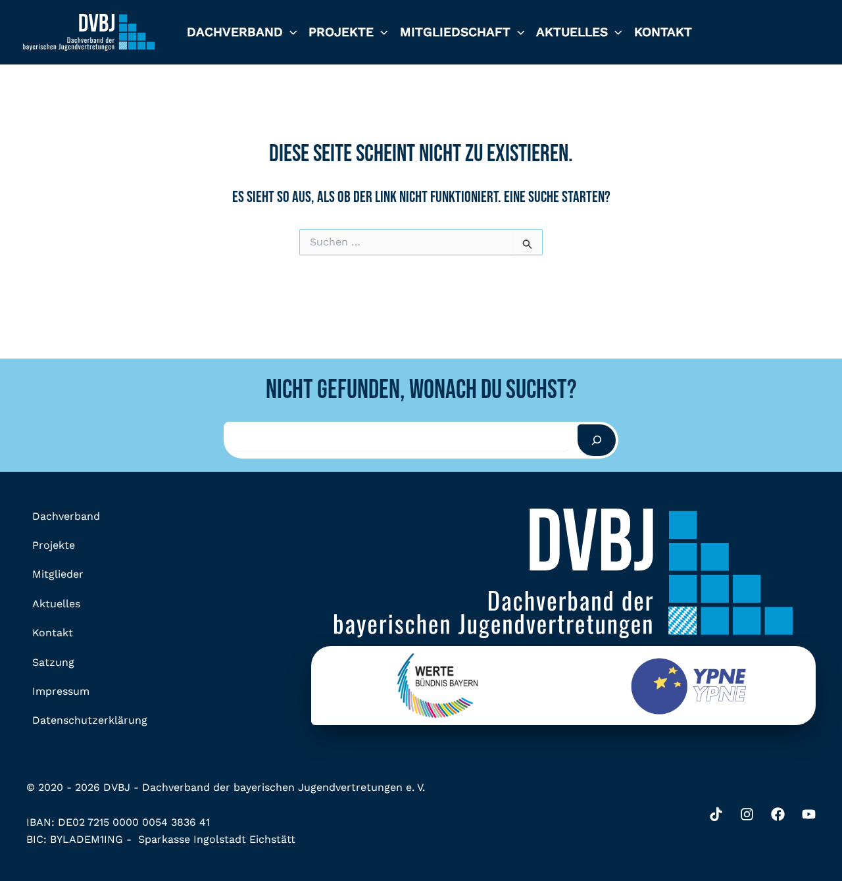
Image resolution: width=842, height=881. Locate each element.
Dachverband (235, 31)
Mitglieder (58, 574)
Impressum (60, 691)
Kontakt (663, 31)
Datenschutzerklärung (89, 720)
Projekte (341, 31)
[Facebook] (778, 814)
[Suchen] (597, 440)
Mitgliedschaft (455, 31)
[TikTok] (716, 814)
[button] (290, 32)
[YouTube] (809, 814)
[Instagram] (747, 814)
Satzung (53, 662)
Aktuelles (572, 31)
